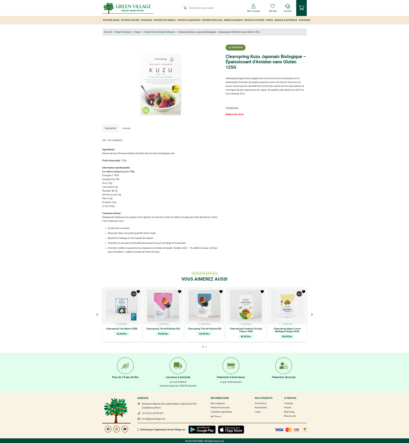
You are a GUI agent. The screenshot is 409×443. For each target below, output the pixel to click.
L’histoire (288, 403)
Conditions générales (221, 412)
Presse (287, 407)
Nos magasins (218, 403)
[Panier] (301, 8)
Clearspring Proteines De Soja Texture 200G (246, 330)
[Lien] (128, 8)
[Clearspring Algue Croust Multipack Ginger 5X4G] (287, 305)
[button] (214, 49)
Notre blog (289, 412)
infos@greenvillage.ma (153, 419)
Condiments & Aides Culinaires (159, 32)
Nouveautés (261, 407)
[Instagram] (116, 429)
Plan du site (290, 416)
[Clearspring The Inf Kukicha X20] (163, 305)
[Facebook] (108, 429)
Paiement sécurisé (220, 407)
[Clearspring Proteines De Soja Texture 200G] (245, 305)
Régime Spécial (123, 32)
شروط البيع (216, 416)
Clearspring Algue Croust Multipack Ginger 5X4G (287, 330)
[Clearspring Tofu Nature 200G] (121, 305)
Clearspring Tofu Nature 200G (122, 328)
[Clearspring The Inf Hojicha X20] (204, 305)
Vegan (137, 32)
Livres (258, 412)
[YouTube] (124, 429)
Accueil (108, 32)
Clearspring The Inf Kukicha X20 (163, 328)
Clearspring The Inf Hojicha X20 (204, 328)
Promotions (261, 403)
